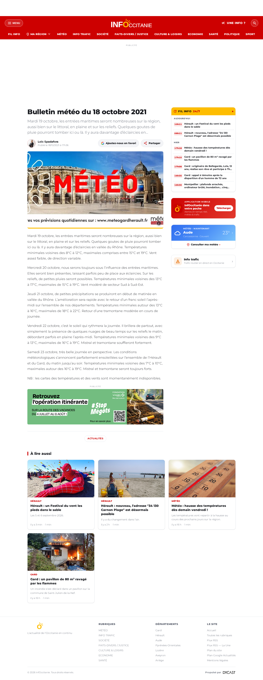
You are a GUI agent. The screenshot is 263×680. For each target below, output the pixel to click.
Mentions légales (217, 660)
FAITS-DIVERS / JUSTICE (131, 34)
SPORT (250, 34)
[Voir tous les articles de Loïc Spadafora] (31, 143)
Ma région (38, 34)
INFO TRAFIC (82, 34)
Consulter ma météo (205, 244)
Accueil (211, 630)
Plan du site (214, 650)
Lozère (159, 650)
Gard (158, 630)
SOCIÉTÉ (103, 34)
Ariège (159, 660)
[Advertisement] (131, 73)
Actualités (95, 438)
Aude (158, 640)
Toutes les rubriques (219, 635)
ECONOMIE (195, 34)
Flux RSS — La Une (218, 645)
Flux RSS (212, 640)
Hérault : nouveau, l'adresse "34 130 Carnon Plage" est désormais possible (130, 510)
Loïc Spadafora (48, 141)
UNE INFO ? (233, 23)
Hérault (160, 635)
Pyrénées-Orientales (168, 645)
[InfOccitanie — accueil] (131, 23)
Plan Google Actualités (221, 655)
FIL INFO (14, 34)
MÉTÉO (62, 34)
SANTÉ (213, 34)
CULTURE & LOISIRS (168, 34)
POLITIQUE (232, 34)
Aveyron (160, 655)
